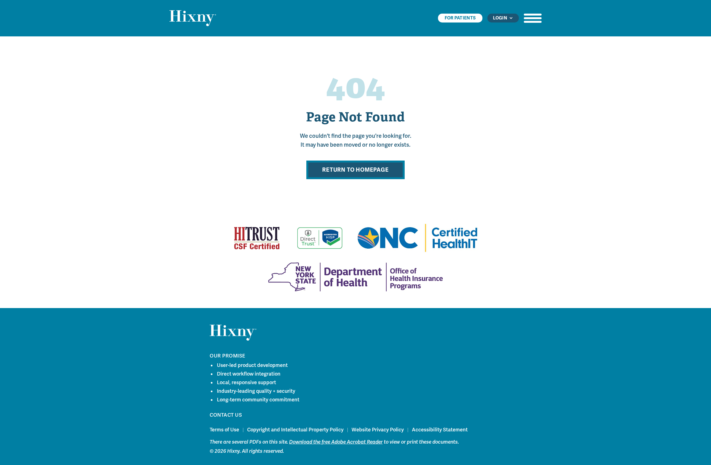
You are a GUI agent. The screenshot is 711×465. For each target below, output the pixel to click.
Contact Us (226, 415)
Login (500, 18)
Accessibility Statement (440, 430)
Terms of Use (224, 430)
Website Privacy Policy (378, 430)
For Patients (460, 18)
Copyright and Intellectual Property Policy (295, 430)
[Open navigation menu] (533, 18)
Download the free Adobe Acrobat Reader (336, 442)
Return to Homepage (355, 169)
